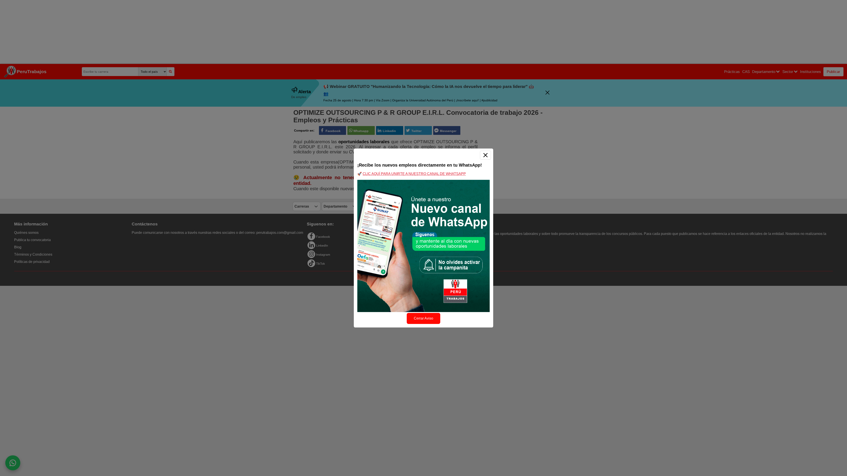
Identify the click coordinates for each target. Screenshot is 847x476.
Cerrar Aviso (423, 318)
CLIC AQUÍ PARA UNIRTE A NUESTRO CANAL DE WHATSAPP (414, 174)
